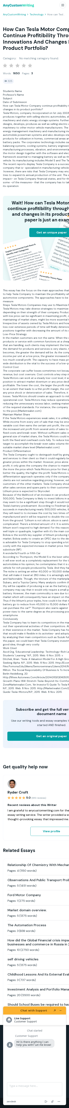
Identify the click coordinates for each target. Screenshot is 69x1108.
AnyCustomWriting (14, 14)
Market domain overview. (27, 910)
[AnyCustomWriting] (18, 5)
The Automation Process (27, 925)
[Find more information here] (34, 1056)
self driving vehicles (23, 959)
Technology (37, 14)
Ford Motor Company (24, 895)
